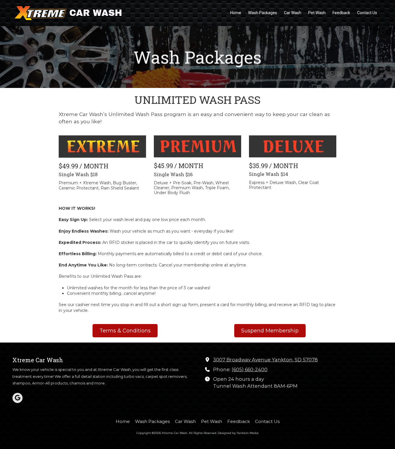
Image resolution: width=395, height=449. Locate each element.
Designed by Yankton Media (238, 433)
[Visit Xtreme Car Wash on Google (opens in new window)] (17, 398)
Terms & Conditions (125, 330)
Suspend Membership (270, 330)
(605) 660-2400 (249, 369)
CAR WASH (95, 13)
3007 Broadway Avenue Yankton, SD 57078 (265, 359)
